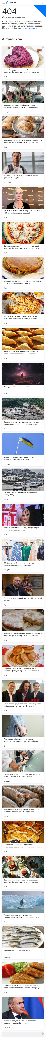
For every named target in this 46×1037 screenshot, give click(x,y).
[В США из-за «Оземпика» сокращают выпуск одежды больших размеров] (23, 555)
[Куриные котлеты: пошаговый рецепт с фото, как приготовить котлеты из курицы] (23, 978)
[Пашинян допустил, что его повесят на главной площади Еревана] (23, 1013)
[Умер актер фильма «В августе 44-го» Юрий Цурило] (23, 590)
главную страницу (28, 28)
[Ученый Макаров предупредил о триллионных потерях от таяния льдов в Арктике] (23, 907)
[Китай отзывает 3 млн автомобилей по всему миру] (23, 485)
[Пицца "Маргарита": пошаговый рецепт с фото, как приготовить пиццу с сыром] (23, 308)
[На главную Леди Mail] (12, 2)
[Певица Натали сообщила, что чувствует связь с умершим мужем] (23, 520)
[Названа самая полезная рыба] (23, 942)
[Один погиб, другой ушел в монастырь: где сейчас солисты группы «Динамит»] (23, 696)
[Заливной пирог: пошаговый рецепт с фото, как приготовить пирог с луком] (23, 273)
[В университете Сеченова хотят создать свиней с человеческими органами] (23, 802)
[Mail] (7, 2)
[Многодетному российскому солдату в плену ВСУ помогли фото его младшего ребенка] (23, 97)
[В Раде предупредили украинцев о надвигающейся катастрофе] (23, 449)
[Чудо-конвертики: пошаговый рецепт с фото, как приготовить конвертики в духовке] (23, 344)
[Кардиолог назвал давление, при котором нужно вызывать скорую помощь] (23, 766)
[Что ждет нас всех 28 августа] (23, 379)
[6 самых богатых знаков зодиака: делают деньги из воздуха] (23, 168)
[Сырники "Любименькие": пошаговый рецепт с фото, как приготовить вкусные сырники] (23, 661)
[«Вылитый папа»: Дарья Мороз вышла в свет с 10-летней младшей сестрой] (23, 203)
